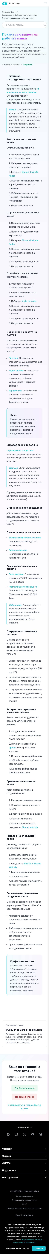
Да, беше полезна (24, 1088)
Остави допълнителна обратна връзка (24, 1107)
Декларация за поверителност (24, 1200)
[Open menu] (45, 3)
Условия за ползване (24, 1196)
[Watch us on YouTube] (32, 1134)
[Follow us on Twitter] (24, 1134)
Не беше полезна (24, 1096)
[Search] (45, 25)
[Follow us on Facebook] (8, 1134)
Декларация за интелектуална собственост (24, 1208)
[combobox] (24, 24)
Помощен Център (9, 12)
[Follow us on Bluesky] (41, 1134)
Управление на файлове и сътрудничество (19, 15)
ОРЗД (24, 1204)
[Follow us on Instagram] (16, 1134)
